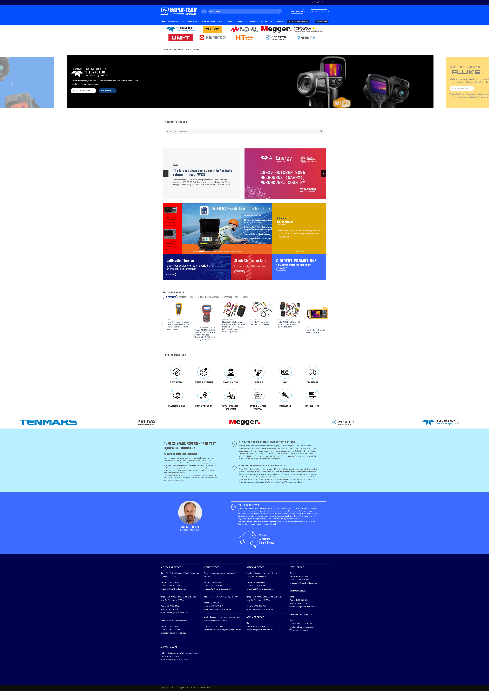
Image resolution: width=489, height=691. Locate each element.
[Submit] (279, 11)
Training (239, 21)
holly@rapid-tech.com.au (177, 659)
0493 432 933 (174, 609)
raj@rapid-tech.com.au (176, 589)
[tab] (170, 297)
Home (162, 21)
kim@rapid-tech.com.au (262, 629)
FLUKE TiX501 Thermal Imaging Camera (231, 331)
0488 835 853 (303, 579)
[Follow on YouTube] (326, 2)
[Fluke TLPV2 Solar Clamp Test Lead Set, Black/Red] (178, 309)
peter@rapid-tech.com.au (220, 589)
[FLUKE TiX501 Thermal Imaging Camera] (234, 313)
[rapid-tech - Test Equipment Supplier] (178, 11)
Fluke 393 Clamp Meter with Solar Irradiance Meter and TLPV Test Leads (205, 324)
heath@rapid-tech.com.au (263, 589)
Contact (279, 21)
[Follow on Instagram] (318, 2)
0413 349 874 (217, 585)
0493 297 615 (174, 629)
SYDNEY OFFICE (211, 567)
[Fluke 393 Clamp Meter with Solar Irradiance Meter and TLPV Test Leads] (206, 309)
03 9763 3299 (173, 582)
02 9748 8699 (216, 582)
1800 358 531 (259, 626)
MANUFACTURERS (175, 21)
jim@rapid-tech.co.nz (304, 627)
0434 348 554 (260, 585)
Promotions (209, 21)
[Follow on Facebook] (314, 2)
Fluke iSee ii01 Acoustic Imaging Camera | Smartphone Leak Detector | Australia (261, 325)
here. (300, 482)
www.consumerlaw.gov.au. (254, 482)
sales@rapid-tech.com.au (306, 583)
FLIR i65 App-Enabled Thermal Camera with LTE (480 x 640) (287, 333)
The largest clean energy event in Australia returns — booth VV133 (202, 172)
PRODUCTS (192, 21)
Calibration (266, 21)
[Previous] (12, 89)
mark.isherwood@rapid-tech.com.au (225, 629)
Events (221, 21)
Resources (251, 21)
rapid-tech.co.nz (302, 630)
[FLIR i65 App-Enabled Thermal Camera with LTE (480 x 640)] (289, 313)
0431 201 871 (217, 626)
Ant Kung (305, 221)
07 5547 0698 (259, 582)
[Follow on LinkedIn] (322, 2)
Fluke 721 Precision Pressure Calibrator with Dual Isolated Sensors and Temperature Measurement (317, 325)
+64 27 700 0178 (304, 623)
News (230, 21)
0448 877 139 (174, 585)
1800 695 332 (302, 576)
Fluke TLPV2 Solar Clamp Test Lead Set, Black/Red (176, 323)
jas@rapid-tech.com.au (176, 632)
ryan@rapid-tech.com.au (176, 612)
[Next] (477, 89)
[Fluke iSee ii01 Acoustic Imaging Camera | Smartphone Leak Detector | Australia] (261, 309)
